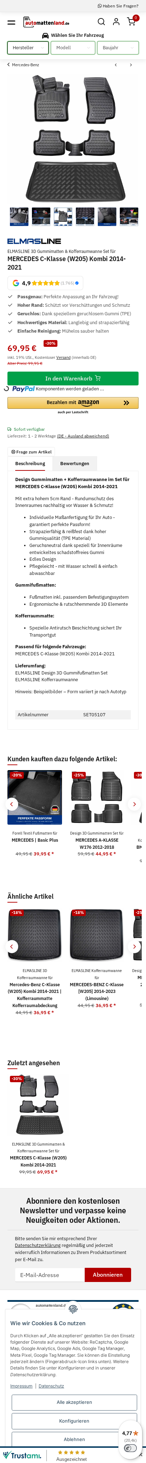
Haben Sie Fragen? (120, 6)
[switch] (130, 1448)
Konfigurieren (74, 1421)
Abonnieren (108, 1274)
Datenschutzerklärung (38, 1245)
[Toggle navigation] (11, 22)
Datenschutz (51, 1386)
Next (134, 804)
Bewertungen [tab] (74, 464)
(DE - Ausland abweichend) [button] (83, 436)
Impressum (21, 1386)
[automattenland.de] (46, 22)
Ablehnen (74, 1439)
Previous (11, 804)
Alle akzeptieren (74, 1402)
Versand (63, 357)
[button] (101, 22)
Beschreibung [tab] (30, 464)
